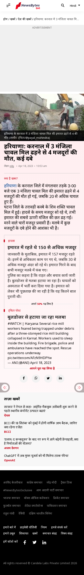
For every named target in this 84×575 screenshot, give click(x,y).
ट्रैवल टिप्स (66, 482)
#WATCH (14, 323)
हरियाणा (10, 185)
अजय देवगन (11, 448)
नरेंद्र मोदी (51, 482)
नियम (44, 527)
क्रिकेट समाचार (61, 498)
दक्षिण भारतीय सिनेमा (40, 513)
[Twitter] (48, 379)
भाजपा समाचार (11, 498)
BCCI (7, 432)
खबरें (12, 19)
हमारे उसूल (9, 533)
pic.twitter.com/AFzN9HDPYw (30, 358)
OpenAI (9, 460)
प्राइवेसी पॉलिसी (28, 527)
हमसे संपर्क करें (59, 527)
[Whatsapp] (36, 379)
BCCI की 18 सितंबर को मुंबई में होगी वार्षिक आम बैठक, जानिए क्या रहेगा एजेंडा (40, 425)
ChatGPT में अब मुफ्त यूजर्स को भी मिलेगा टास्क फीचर (36, 456)
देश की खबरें (24, 19)
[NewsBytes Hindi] (27, 6)
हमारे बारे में (9, 527)
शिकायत (23, 533)
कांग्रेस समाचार (34, 482)
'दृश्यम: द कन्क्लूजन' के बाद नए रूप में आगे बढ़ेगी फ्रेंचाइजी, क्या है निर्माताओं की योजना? (41, 442)
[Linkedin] (60, 379)
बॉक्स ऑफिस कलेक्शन (36, 498)
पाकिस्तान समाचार (57, 506)
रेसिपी (22, 513)
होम (5, 19)
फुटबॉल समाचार (12, 506)
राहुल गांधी (8, 513)
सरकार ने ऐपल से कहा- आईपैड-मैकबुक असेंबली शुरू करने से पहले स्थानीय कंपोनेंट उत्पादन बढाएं (40, 409)
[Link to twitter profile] (34, 542)
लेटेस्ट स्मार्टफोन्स (34, 506)
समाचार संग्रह (50, 533)
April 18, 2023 (40, 362)
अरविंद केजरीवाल (13, 482)
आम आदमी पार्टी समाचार (50, 490)
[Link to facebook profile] (25, 542)
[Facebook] (24, 379)
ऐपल (7, 415)
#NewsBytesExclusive (17, 490)
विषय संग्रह (67, 533)
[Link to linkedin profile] (44, 542)
